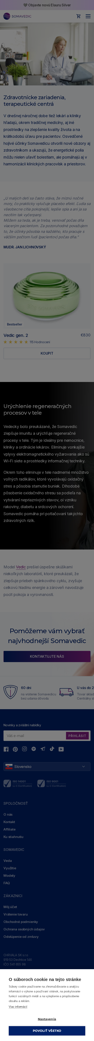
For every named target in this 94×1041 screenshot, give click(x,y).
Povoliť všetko (47, 1030)
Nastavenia (47, 1019)
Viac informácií (18, 1006)
